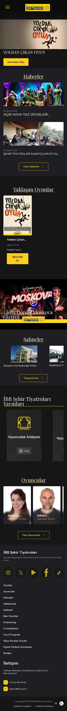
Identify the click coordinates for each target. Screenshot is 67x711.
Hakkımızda (9, 603)
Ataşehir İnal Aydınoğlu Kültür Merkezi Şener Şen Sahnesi (20, 365)
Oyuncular (9, 591)
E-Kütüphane (10, 628)
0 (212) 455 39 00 (17, 682)
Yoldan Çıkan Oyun (15, 240)
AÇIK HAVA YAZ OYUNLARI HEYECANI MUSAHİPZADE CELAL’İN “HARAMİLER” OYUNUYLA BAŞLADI (32, 114)
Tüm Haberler (31, 166)
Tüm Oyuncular (31, 535)
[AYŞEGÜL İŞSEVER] (17, 505)
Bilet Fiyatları (10, 616)
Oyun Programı (11, 634)
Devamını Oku (16, 62)
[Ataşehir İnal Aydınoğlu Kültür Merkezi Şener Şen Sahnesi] (24, 354)
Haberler (8, 609)
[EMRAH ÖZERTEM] (46, 505)
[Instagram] (8, 572)
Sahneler (8, 597)
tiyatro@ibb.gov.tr (18, 689)
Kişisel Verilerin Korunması (17, 646)
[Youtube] (33, 572)
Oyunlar (7, 585)
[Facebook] (46, 572)
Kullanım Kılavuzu (44, 706)
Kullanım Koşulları (22, 706)
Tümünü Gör (31, 378)
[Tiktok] (59, 572)
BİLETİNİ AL (18, 258)
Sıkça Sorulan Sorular (15, 640)
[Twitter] (20, 572)
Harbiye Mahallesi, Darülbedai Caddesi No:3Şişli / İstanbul (25, 672)
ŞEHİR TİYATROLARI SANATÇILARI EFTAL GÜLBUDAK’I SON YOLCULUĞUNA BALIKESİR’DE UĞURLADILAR (30, 154)
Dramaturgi (9, 622)
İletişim (7, 653)
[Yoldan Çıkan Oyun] (17, 215)
